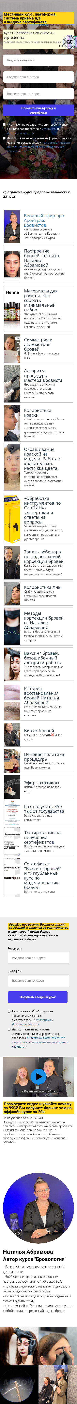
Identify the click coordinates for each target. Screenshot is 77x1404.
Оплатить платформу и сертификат (38, 110)
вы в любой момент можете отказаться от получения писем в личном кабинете (38, 147)
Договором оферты (20, 133)
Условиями (49, 129)
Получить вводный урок (38, 997)
